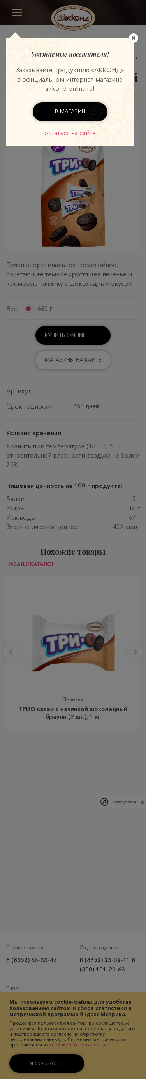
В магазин (70, 111)
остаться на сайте (70, 133)
